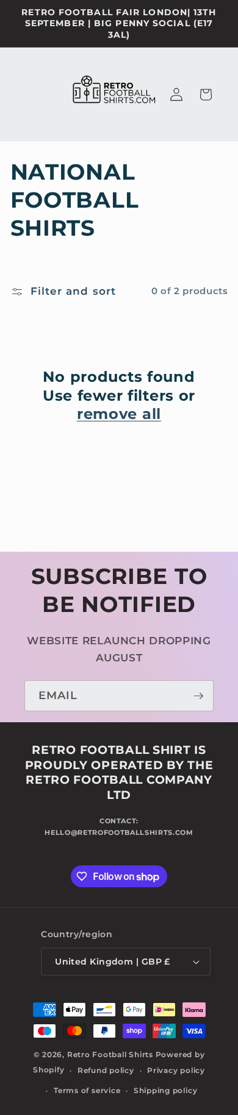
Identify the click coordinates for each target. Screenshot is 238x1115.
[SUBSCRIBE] (198, 696)
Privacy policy (176, 1070)
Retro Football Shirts (110, 1054)
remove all (119, 414)
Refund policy (106, 1070)
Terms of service (87, 1090)
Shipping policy (166, 1090)
